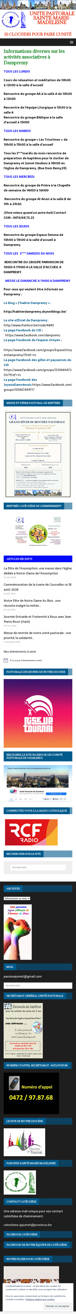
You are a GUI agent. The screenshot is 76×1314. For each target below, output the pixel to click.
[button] (71, 42)
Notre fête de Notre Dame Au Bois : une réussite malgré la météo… (32, 603)
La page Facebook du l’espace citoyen (32, 340)
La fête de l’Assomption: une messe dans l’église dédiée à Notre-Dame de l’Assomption (38, 571)
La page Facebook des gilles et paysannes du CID (37, 362)
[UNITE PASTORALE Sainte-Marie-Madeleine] (38, 7)
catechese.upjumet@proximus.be (28, 1224)
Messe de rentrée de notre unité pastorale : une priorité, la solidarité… (37, 635)
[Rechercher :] (38, 867)
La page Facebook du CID (23, 330)
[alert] (38, 660)
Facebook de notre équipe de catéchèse (36, 1244)
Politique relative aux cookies (39, 1299)
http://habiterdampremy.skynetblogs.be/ (35, 311)
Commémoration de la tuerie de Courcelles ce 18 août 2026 (37, 587)
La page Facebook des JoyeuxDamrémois (20, 382)
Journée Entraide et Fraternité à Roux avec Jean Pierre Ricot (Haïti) (37, 619)
